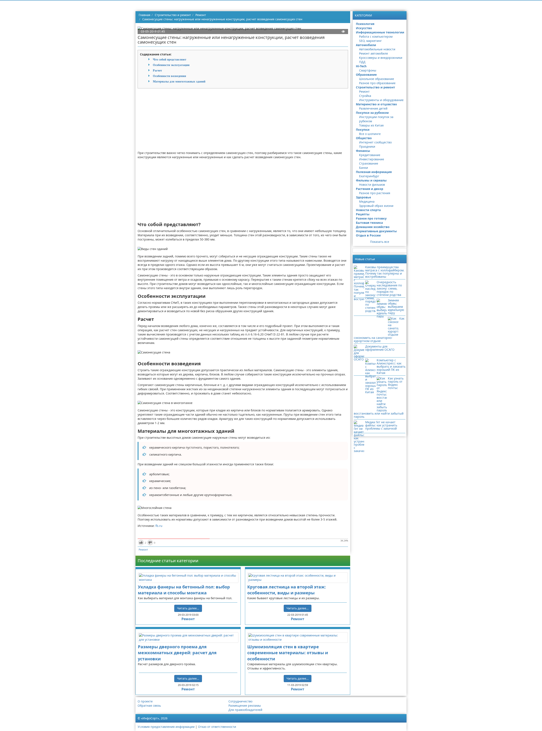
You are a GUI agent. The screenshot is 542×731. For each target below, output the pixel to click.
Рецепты (362, 214)
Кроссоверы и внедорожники (380, 58)
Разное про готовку (371, 218)
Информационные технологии (380, 32)
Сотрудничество (240, 701)
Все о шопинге (370, 134)
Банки (363, 168)
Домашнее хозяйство (373, 227)
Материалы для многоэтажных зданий (179, 81)
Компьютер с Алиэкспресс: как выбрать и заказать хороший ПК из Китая (391, 366)
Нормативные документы (376, 231)
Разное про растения (374, 193)
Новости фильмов (372, 185)
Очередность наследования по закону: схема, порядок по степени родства (389, 288)
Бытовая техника (369, 223)
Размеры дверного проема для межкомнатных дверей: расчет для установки (177, 653)
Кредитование (369, 155)
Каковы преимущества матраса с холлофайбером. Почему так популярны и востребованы (384, 272)
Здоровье (363, 197)
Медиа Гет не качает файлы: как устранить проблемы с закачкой (381, 425)
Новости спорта (368, 210)
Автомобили (366, 45)
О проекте (145, 701)
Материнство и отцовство (376, 104)
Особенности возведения (169, 75)
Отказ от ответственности (217, 727)
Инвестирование (371, 159)
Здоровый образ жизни (376, 206)
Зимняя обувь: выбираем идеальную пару (396, 306)
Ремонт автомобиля (373, 53)
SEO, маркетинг (370, 41)
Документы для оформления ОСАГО (379, 348)
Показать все (379, 242)
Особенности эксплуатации (171, 64)
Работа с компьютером (376, 36)
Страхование (368, 163)
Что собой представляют (169, 59)
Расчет (157, 70)
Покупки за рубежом (372, 113)
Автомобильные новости (377, 49)
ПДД (362, 62)
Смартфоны (367, 70)
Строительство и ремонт (375, 87)
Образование (366, 75)
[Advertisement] (243, 121)
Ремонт (143, 549)
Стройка (365, 96)
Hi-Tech (361, 66)
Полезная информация (374, 172)
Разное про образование (377, 83)
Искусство (364, 28)
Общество (364, 138)
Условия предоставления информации (166, 727)
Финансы (363, 151)
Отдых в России (368, 235)
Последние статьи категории (168, 560)
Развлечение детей (373, 108)
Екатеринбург (369, 176)
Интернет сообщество (375, 142)
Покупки (362, 130)
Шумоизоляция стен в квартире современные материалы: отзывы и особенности (287, 653)
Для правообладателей (245, 710)
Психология (365, 24)
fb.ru (158, 526)
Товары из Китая (371, 125)
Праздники (367, 146)
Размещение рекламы (244, 706)
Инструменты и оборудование (381, 100)
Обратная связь (149, 706)
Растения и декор (369, 189)
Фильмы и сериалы (371, 180)
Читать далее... (188, 608)
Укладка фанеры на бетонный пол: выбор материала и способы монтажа (184, 590)
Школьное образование (376, 79)
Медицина (367, 201)
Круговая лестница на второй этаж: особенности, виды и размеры (286, 590)
